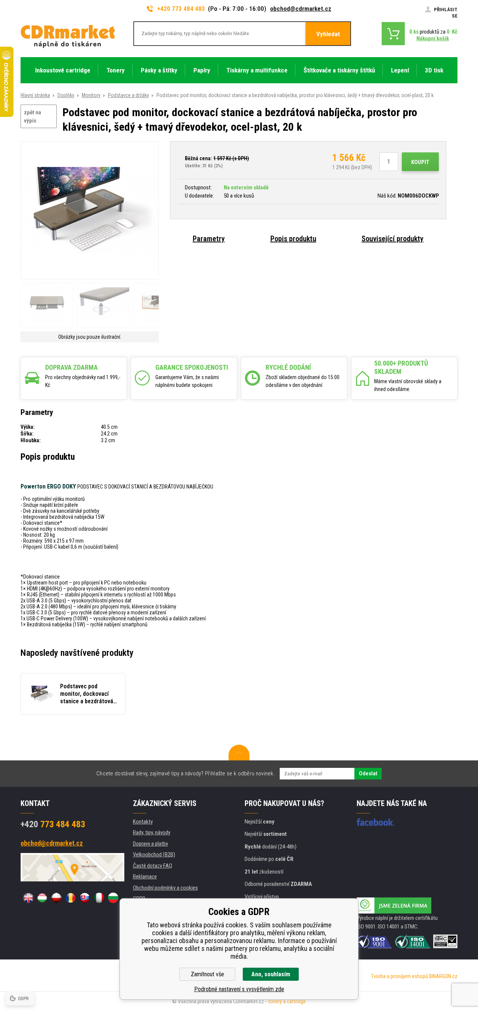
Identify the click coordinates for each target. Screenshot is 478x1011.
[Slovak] (85, 898)
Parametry (209, 238)
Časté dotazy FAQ (152, 865)
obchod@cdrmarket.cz (300, 8)
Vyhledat (328, 34)
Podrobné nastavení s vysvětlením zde (239, 989)
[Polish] (56, 898)
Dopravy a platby (150, 843)
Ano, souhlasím (270, 974)
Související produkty (392, 238)
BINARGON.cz (443, 976)
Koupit (420, 162)
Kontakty (143, 821)
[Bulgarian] (113, 898)
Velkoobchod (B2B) (154, 854)
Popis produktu (293, 238)
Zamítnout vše (207, 974)
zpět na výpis (32, 116)
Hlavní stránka (35, 95)
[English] (28, 898)
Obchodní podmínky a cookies (165, 887)
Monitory (91, 95)
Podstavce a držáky (128, 95)
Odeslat (368, 773)
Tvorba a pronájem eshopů (399, 976)
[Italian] (99, 898)
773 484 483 (53, 824)
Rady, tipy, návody (151, 832)
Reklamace (145, 876)
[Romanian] (70, 898)
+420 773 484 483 (181, 8)
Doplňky (66, 95)
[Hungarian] (42, 898)
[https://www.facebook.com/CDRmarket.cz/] (375, 822)
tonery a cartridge (287, 1001)
